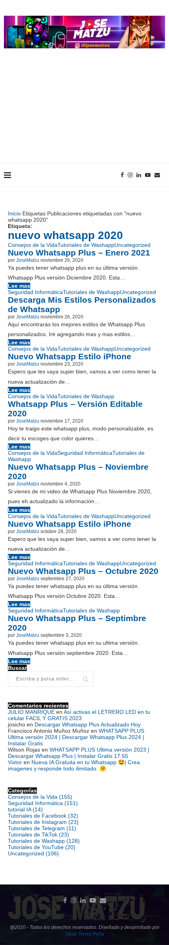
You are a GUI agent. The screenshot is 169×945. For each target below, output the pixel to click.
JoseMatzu (27, 260)
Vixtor (15, 762)
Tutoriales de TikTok (38, 834)
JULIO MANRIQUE (31, 712)
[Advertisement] (84, 113)
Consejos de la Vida (32, 245)
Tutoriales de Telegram (42, 828)
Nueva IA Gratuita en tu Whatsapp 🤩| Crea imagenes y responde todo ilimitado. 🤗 (74, 765)
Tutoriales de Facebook (43, 816)
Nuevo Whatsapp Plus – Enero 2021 (79, 252)
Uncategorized (132, 245)
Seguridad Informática (35, 292)
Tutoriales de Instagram (43, 822)
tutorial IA (25, 809)
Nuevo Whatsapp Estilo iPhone (69, 356)
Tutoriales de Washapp (85, 245)
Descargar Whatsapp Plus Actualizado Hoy (88, 724)
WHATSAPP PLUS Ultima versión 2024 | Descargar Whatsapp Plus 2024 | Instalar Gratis (76, 737)
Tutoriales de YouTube (41, 847)
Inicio (14, 213)
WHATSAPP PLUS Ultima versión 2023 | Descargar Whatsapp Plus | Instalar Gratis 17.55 (78, 752)
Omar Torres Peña (84, 934)
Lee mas (19, 286)
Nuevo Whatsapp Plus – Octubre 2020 (83, 570)
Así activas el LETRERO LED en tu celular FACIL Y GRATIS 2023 (79, 715)
